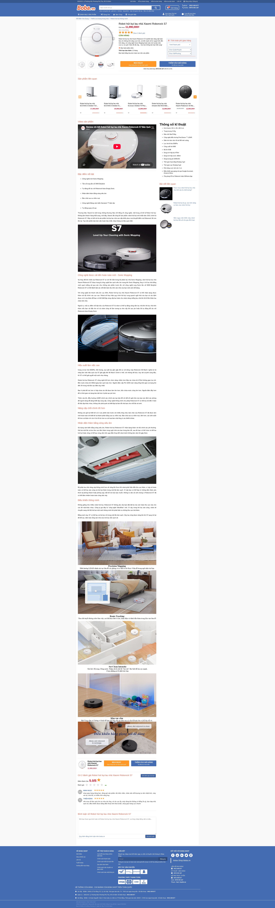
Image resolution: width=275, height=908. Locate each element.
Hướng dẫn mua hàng (82, 865)
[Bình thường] (94, 785)
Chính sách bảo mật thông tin (105, 872)
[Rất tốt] (98, 785)
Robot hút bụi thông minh (119, 18)
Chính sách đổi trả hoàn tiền (105, 861)
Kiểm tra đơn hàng (156, 1)
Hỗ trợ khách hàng (143, 1)
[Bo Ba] (86, 8)
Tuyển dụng (79, 862)
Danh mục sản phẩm (87, 14)
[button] (138, 64)
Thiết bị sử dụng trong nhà (100, 18)
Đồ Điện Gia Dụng (82, 18)
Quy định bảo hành (102, 864)
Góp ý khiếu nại (80, 857)
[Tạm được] (90, 785)
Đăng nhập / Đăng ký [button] (191, 1)
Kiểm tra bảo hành (169, 1)
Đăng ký (163, 859)
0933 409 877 (194, 5)
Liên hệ (179, 1)
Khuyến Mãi (132, 14)
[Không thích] (87, 785)
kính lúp (120, 11)
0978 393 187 (194, 7)
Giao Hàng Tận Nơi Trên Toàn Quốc (170, 14)
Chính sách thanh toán (103, 858)
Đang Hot (106, 14)
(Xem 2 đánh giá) (139, 33)
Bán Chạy (119, 14)
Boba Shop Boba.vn (181, 860)
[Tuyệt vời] (102, 785)
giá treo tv (114, 11)
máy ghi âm (126, 11)
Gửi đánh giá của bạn (148, 775)
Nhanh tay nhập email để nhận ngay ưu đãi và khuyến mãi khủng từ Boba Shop (141, 855)
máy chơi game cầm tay (136, 11)
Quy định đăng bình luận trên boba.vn (92, 836)
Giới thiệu (133, 1)
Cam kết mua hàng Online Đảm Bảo (190, 14)
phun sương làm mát (105, 11)
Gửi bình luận (150, 836)
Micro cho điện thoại (149, 11)
